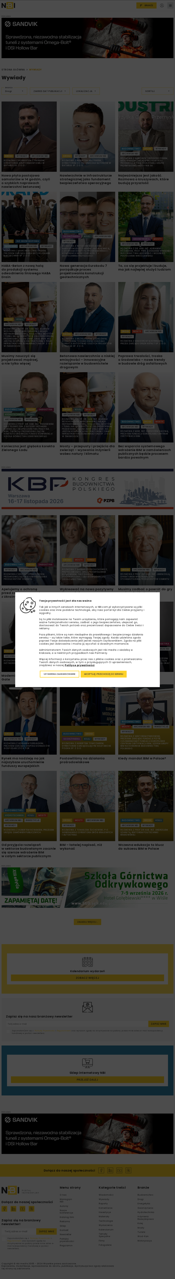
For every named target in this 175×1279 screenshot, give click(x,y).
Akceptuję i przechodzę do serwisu (103, 674)
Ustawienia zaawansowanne (59, 674)
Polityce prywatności (80, 665)
